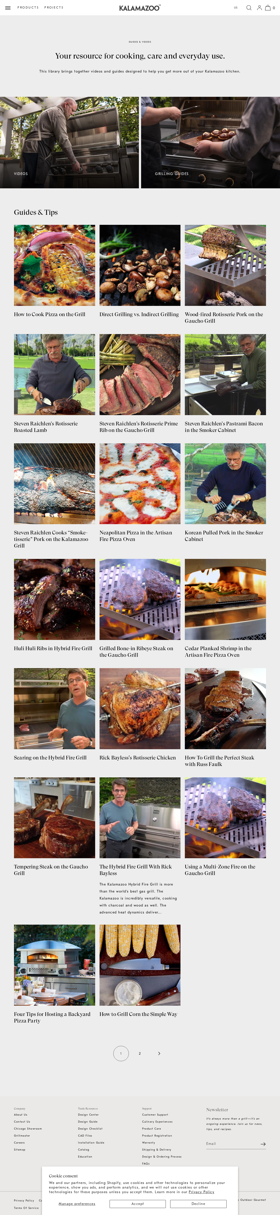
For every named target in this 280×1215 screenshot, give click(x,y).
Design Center (88, 1114)
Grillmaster (22, 1135)
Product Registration (157, 1135)
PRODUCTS (28, 7)
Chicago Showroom (28, 1128)
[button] (249, 7)
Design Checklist (90, 1128)
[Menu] (9, 7)
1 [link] (121, 1054)
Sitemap (20, 1149)
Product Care (151, 1128)
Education (85, 1156)
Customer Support (155, 1114)
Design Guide (88, 1121)
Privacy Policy (201, 1192)
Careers (19, 1142)
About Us (20, 1114)
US (236, 7)
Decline (198, 1204)
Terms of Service (26, 1208)
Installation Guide (91, 1142)
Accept (137, 1204)
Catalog (83, 1149)
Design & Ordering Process (162, 1156)
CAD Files (85, 1135)
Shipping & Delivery (157, 1149)
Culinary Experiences (157, 1121)
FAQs (146, 1163)
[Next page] (158, 1053)
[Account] (259, 7)
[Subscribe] (260, 1144)
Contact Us (22, 1121)
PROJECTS (54, 7)
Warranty (148, 1142)
